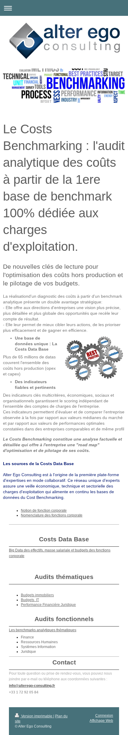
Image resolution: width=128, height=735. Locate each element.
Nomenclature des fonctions (44, 515)
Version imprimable (36, 716)
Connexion (104, 715)
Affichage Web (101, 721)
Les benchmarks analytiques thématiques (42, 630)
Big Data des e (21, 550)
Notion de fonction (36, 510)
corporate (59, 510)
